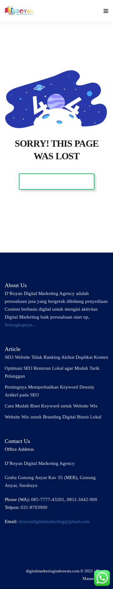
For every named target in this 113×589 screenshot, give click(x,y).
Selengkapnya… (21, 324)
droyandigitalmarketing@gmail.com (54, 521)
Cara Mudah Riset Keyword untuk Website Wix (51, 405)
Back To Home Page (56, 181)
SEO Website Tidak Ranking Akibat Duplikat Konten (56, 357)
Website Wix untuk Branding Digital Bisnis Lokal (53, 416)
